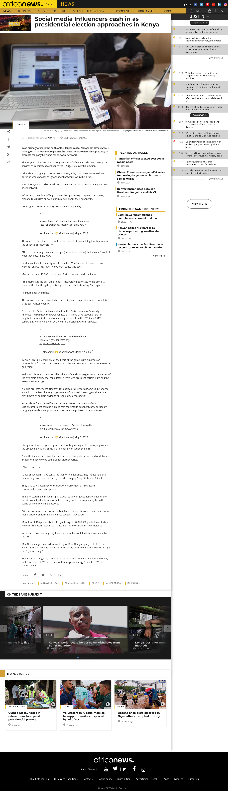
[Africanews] (21, 3)
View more (199, 204)
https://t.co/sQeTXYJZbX (52, 343)
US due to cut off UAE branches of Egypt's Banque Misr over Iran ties (202, 134)
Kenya (21, 125)
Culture (60, 11)
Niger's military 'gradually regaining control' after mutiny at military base (203, 154)
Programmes (146, 11)
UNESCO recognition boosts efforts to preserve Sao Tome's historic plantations (203, 49)
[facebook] (134, 769)
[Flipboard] (125, 769)
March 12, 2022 (83, 351)
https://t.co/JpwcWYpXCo (64, 428)
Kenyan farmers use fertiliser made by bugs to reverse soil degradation (140, 246)
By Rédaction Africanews (34, 138)
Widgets (178, 779)
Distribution (124, 779)
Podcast (169, 11)
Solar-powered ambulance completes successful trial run (200, 163)
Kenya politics (49, 583)
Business (24, 11)
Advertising (142, 779)
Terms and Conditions (66, 779)
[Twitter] (116, 769)
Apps (166, 779)
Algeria (67, 707)
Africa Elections (75, 583)
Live (197, 11)
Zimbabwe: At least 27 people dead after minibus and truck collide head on (203, 98)
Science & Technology (88, 11)
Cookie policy (105, 779)
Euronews (193, 779)
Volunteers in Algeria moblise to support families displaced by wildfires (201, 76)
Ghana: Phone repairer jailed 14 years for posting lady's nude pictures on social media (141, 175)
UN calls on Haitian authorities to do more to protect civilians (203, 171)
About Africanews (39, 779)
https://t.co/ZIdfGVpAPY (73, 224)
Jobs (156, 779)
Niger (120, 707)
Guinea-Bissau (16, 707)
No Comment (120, 11)
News (7, 11)
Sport (42, 11)
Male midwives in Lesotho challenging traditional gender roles (203, 39)
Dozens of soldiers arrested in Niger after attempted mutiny (203, 108)
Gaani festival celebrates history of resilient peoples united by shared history (203, 144)
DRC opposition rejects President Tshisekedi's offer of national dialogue (202, 124)
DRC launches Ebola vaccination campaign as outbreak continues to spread (203, 87)
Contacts (88, 779)
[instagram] (143, 769)
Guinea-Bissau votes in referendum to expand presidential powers (203, 30)
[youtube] (106, 769)
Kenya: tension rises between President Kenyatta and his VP (137, 190)
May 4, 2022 (81, 233)
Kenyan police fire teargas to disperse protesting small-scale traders (138, 231)
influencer (134, 583)
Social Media (113, 583)
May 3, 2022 (81, 437)
